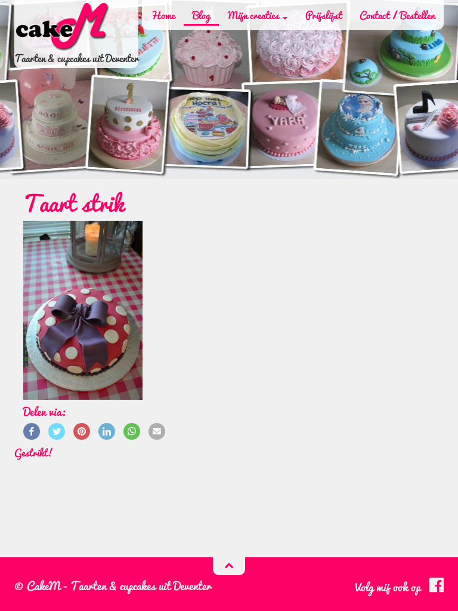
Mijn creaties (254, 15)
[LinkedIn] (106, 430)
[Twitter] (56, 430)
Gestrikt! (33, 452)
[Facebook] (31, 430)
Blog (201, 15)
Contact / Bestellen (397, 15)
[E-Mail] (156, 430)
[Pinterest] (81, 430)
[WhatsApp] (131, 430)
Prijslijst (323, 15)
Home (163, 15)
